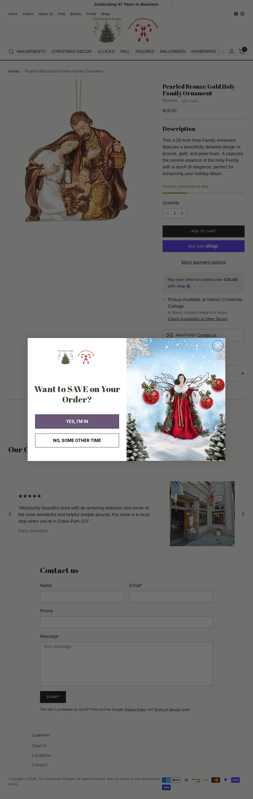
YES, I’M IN (77, 421)
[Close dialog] (217, 345)
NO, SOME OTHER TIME (77, 440)
